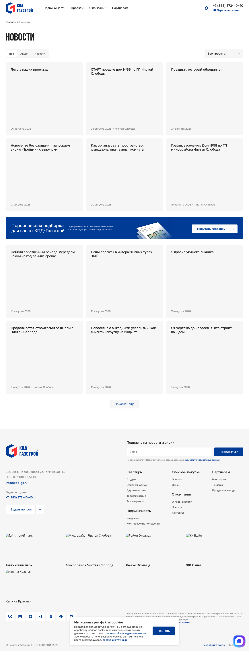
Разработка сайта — (215, 645)
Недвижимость (54, 8)
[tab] (11, 53)
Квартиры (135, 472)
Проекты (77, 8)
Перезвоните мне (228, 10)
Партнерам (221, 472)
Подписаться (228, 452)
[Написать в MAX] (239, 641)
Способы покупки (186, 472)
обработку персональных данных (201, 459)
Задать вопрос (21, 509)
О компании (97, 8)
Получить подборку (211, 229)
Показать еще (124, 404)
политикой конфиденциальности (126, 633)
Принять (164, 631)
